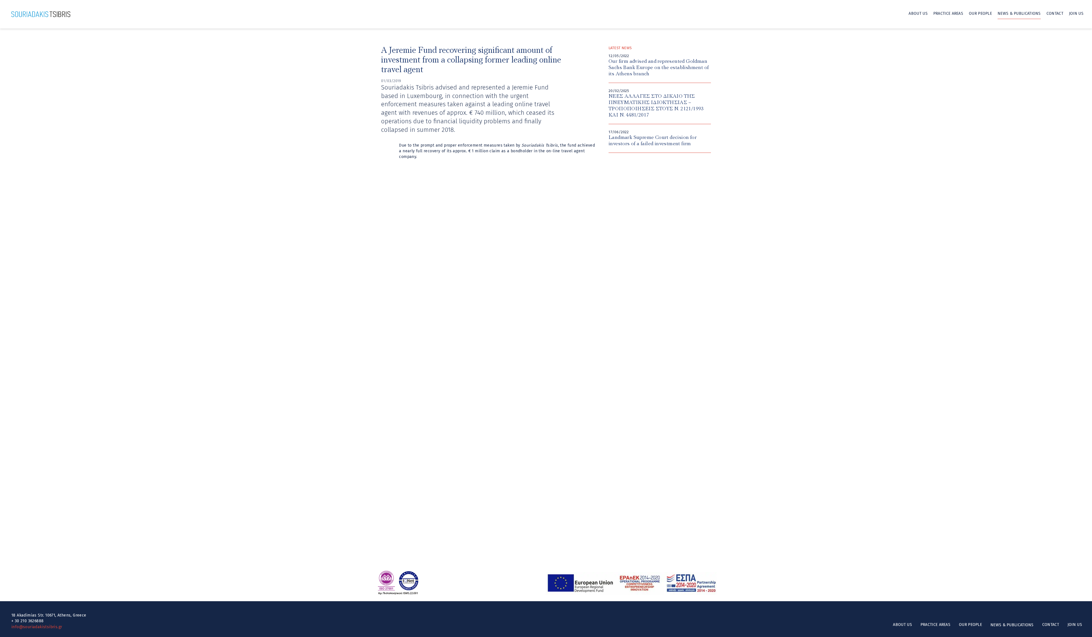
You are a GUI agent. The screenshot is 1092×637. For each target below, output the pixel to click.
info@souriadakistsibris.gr (36, 626)
